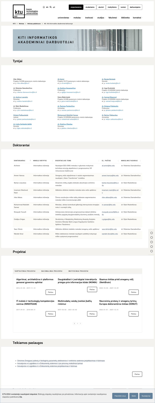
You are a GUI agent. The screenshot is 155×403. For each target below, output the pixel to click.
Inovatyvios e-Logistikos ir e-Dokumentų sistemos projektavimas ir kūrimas (47, 366)
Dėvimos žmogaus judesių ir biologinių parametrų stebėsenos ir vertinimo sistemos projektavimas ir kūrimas (60, 361)
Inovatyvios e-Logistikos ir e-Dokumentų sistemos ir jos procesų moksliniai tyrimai (50, 363)
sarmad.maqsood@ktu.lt (114, 101)
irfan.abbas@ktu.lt (23, 83)
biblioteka (125, 17)
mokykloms (112, 7)
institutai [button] (89, 17)
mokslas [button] (77, 17)
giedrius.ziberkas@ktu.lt (69, 128)
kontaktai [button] (137, 17)
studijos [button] (100, 17)
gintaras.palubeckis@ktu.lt (114, 110)
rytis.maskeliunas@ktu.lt (25, 110)
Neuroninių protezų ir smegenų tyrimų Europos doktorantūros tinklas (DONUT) (118, 302)
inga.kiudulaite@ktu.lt (113, 92)
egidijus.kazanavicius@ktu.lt (70, 92)
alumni (101, 7)
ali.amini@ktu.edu (108, 165)
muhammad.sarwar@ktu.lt (70, 119)
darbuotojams (135, 7)
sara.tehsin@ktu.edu (109, 229)
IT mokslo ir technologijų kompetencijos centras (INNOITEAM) (35, 302)
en (47, 7)
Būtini (134, 396)
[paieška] (51, 7)
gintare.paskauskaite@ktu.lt (26, 119)
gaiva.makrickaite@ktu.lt (69, 101)
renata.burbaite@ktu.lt (113, 83)
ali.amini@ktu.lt (66, 83)
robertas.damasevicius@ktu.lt (27, 92)
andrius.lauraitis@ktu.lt (24, 101)
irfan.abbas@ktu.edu (109, 197)
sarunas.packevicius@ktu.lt (70, 110)
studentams (90, 7)
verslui (123, 7)
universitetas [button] (63, 17)
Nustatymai (146, 396)
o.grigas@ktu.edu (108, 219)
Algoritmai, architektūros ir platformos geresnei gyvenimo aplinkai (34, 281)
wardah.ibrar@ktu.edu (110, 234)
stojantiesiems (76, 7)
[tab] (25, 271)
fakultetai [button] (113, 17)
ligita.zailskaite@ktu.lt (24, 128)
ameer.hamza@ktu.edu (110, 175)
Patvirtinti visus (120, 396)
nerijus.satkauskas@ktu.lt (114, 119)
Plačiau (50, 292)
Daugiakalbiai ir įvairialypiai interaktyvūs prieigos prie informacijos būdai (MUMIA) (77, 281)
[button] (30, 161)
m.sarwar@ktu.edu (109, 205)
